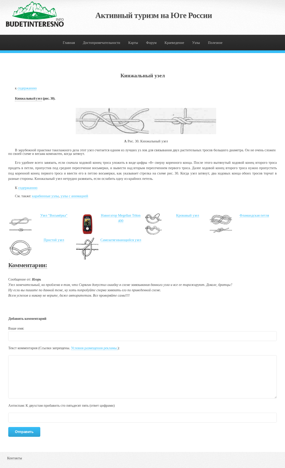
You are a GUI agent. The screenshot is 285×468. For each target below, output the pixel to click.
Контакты (14, 458)
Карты (133, 43)
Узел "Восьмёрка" (53, 215)
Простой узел (54, 240)
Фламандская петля (254, 215)
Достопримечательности (101, 43)
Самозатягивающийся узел (120, 240)
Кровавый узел (187, 215)
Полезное (215, 43)
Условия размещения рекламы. (94, 348)
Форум (151, 43)
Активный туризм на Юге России (153, 15)
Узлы (196, 43)
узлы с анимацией (74, 196)
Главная (69, 43)
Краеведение (174, 43)
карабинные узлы (45, 196)
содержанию (27, 88)
